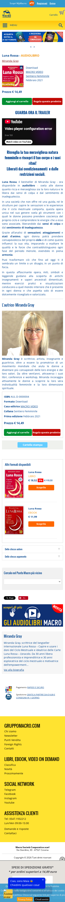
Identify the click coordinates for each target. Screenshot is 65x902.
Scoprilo (41, 487)
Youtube (9, 802)
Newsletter (11, 735)
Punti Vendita (12, 740)
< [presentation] (31, 47)
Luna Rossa (35, 472)
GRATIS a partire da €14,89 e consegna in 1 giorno (35, 696)
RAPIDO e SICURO (35, 687)
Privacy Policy (25, 899)
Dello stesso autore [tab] (13, 549)
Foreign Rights (13, 744)
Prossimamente (13, 773)
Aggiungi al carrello (17, 101)
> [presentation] (34, 47)
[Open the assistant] (8, 893)
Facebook (10, 794)
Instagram (10, 798)
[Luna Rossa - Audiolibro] (13, 76)
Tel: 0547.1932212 (15, 818)
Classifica (10, 765)
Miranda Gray (10, 61)
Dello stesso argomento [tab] (15, 556)
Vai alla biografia (14, 670)
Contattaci (10, 833)
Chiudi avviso (41, 899)
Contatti (9, 748)
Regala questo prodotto (47, 101)
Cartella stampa (32, 444)
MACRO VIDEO (34, 72)
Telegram (10, 789)
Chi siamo (10, 731)
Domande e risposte (16, 829)
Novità (8, 769)
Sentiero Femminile (37, 76)
